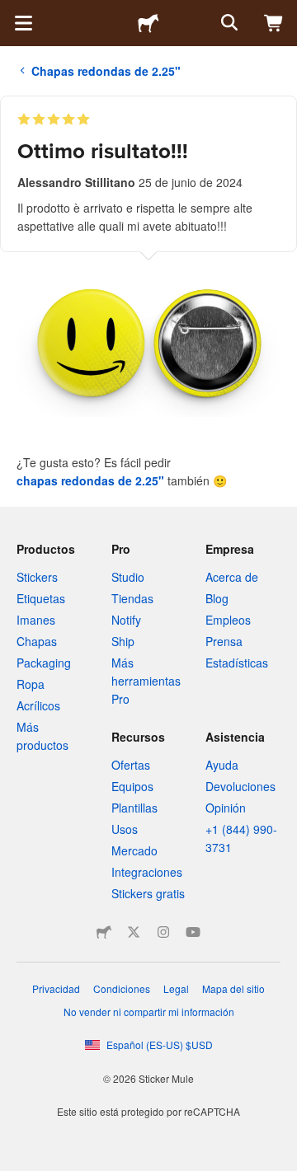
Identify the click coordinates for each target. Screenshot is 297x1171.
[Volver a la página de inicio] (148, 23)
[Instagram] (163, 932)
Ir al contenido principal (12, 12)
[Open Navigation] (23, 23)
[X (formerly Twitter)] (133, 932)
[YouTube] (193, 932)
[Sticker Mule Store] (104, 932)
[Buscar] (228, 23)
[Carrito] (274, 23)
